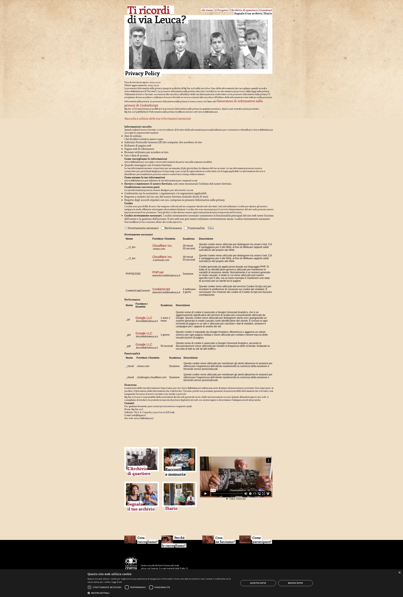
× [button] (399, 572)
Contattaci (265, 10)
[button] (161, 593)
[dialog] (201, 583)
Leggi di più (116, 582)
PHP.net (158, 272)
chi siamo (207, 10)
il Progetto (221, 10)
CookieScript (161, 289)
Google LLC (144, 318)
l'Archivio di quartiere (244, 10)
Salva (210, 228)
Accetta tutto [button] (258, 583)
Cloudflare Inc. (162, 245)
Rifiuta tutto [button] (295, 583)
